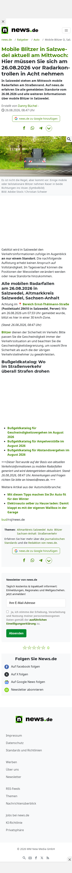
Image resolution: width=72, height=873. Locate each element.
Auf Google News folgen (27, 682)
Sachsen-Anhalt (26, 533)
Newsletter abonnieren (26, 690)
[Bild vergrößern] (69, 139)
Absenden (16, 633)
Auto (50, 529)
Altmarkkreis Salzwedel (31, 529)
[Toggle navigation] (66, 30)
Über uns (12, 769)
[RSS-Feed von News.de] (47, 857)
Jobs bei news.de (17, 815)
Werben (11, 762)
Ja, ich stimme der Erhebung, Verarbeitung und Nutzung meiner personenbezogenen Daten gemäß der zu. (35, 617)
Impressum (14, 735)
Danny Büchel (27, 106)
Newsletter (13, 777)
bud (4, 520)
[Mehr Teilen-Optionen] (49, 128)
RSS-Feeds (13, 789)
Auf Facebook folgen (25, 666)
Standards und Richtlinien (24, 750)
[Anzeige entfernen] (69, 859)
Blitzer (58, 529)
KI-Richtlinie (14, 823)
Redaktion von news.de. (43, 542)
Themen (11, 796)
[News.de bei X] (41, 857)
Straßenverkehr (47, 533)
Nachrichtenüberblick (21, 803)
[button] (36, 118)
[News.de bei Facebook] (36, 857)
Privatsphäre (15, 830)
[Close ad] (3, 21)
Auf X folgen (19, 674)
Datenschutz (15, 743)
